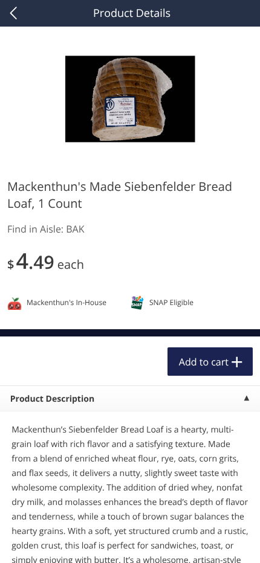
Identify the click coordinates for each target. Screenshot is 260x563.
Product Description (52, 399)
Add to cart (204, 361)
